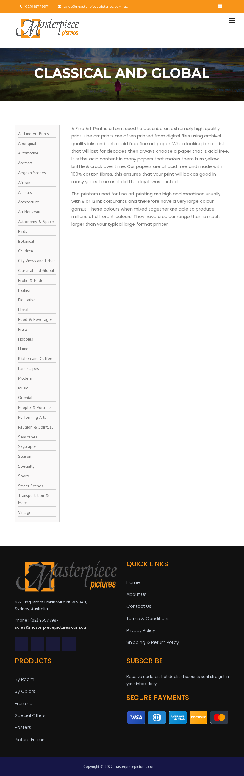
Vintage (25, 512)
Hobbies (25, 339)
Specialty (26, 466)
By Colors (25, 691)
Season (24, 456)
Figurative (27, 299)
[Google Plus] (202, 6)
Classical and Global (36, 270)
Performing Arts (32, 417)
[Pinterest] (194, 6)
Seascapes (27, 437)
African (24, 182)
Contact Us (138, 606)
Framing (23, 703)
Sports (24, 476)
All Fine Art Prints (33, 133)
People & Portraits (34, 407)
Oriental (25, 397)
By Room (24, 679)
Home (133, 582)
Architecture (28, 202)
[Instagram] (211, 6)
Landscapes (28, 368)
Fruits (23, 329)
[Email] (220, 6)
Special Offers (30, 715)
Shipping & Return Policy (152, 642)
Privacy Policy (140, 630)
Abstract (25, 163)
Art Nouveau (29, 211)
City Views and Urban (37, 260)
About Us (136, 594)
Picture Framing (32, 739)
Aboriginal (27, 143)
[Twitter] (169, 6)
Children (25, 250)
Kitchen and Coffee (35, 358)
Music (23, 388)
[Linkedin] (186, 6)
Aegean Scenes (32, 172)
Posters (23, 727)
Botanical (26, 241)
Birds (22, 231)
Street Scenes (30, 486)
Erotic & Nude (30, 280)
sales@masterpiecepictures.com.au (95, 6)
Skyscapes (27, 446)
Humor (24, 348)
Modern (25, 378)
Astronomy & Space (36, 221)
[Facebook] (177, 6)
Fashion (25, 290)
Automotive (28, 153)
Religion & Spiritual (35, 427)
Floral (23, 309)
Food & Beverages (35, 319)
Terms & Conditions (148, 618)
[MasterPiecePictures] (47, 27)
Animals (25, 192)
